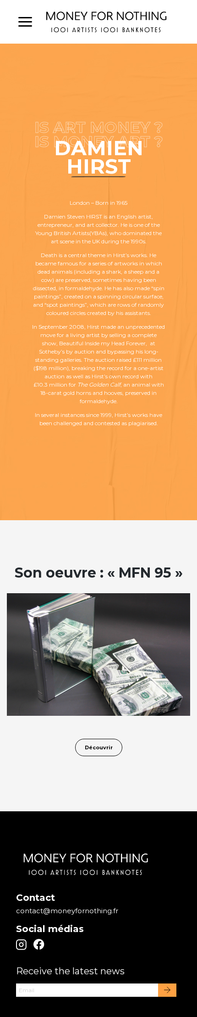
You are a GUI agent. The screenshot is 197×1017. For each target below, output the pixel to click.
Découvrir (99, 747)
